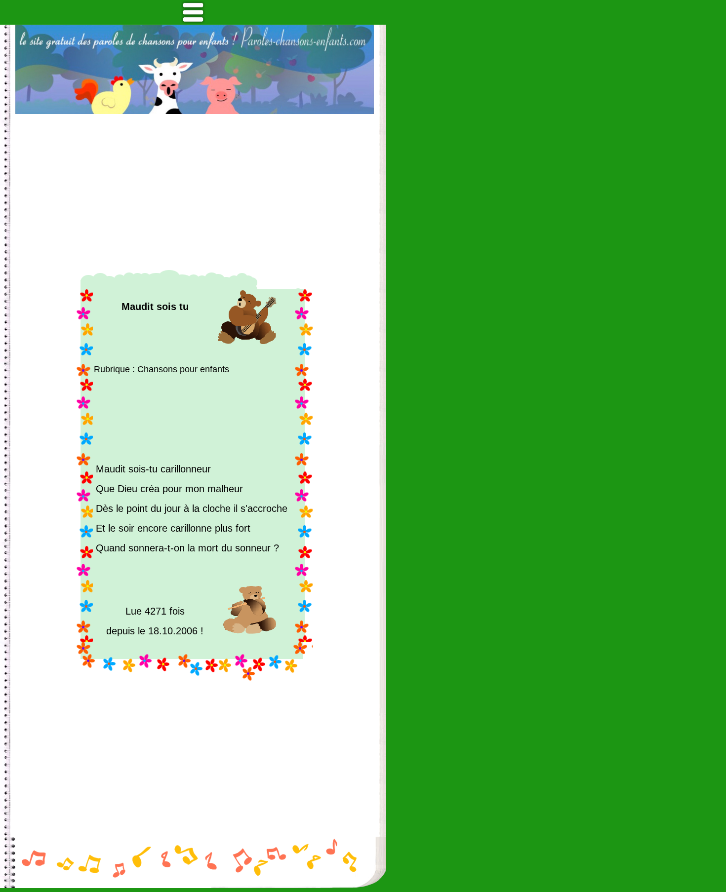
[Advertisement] (194, 192)
